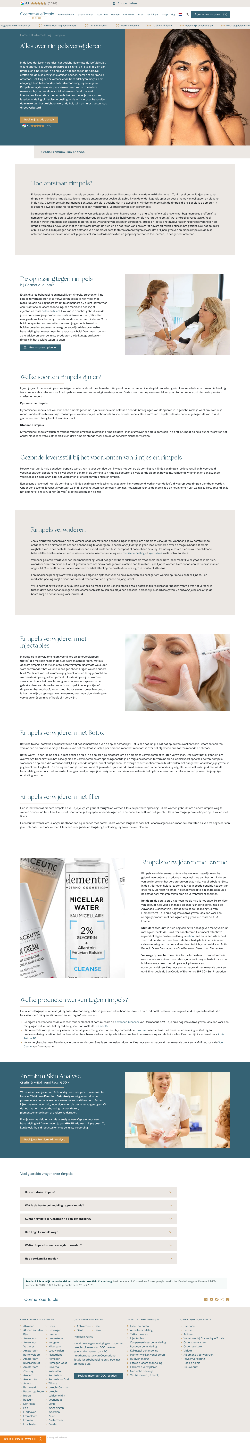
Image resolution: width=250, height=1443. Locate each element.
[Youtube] (210, 1299)
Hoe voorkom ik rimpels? (41, 1258)
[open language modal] (180, 15)
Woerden (54, 1412)
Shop (165, 14)
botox (45, 311)
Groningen (54, 1330)
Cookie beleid (192, 1363)
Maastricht (55, 1354)
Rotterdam (55, 1375)
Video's (188, 1350)
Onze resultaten (193, 1346)
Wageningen (56, 1408)
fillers (56, 311)
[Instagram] (221, 1299)
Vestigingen (153, 14)
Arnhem (28, 1375)
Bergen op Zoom (33, 1391)
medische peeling (134, 553)
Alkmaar (28, 1326)
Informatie (128, 14)
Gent (80, 1330)
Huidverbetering (41, 35)
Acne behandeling (141, 1330)
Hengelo (53, 1342)
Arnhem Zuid (31, 1379)
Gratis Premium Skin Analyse (63, 152)
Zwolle (52, 1424)
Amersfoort (30, 1338)
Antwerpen (83, 1326)
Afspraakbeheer (128, 3)
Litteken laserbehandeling (146, 1363)
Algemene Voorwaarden (198, 1354)
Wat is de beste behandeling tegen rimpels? (54, 1205)
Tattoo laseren (139, 1334)
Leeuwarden (56, 1350)
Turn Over (141, 1030)
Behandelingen (66, 14)
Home (24, 35)
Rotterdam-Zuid (58, 1379)
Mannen (115, 14)
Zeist (51, 1416)
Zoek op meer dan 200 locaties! (97, 1375)
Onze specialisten (195, 1342)
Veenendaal (55, 1399)
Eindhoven (29, 1412)
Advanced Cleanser (127, 1022)
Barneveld (29, 1387)
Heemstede (55, 1338)
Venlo (51, 1404)
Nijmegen (54, 1359)
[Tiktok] (227, 1299)
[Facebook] (216, 1299)
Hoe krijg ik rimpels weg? (41, 1232)
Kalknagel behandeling (144, 1350)
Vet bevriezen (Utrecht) (144, 1375)
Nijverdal (54, 1367)
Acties (140, 14)
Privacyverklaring (194, 1359)
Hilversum (54, 1346)
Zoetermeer (55, 1420)
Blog (173, 14)
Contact (189, 1330)
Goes (51, 1326)
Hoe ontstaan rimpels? (40, 1192)
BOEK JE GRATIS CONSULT (20, 1439)
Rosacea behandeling (143, 1346)
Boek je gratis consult (208, 14)
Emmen (28, 1420)
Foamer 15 (101, 1026)
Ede (25, 1408)
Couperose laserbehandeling (148, 1342)
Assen (27, 1383)
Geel (97, 1326)
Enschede (29, 1424)
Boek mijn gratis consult (39, 119)
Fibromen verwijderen (143, 1367)
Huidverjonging (139, 1359)
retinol (190, 936)
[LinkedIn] (205, 1299)
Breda (27, 1395)
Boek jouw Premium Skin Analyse (44, 1139)
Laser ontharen (85, 14)
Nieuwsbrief (191, 1367)
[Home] (37, 14)
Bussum (28, 1399)
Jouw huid (102, 14)
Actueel (188, 1334)
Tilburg (52, 1383)
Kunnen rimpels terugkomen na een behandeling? (58, 1219)
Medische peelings (141, 1371)
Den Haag (29, 1404)
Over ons (189, 1326)
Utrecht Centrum (58, 1387)
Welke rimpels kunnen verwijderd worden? (53, 1245)
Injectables (137, 1338)
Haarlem (53, 1334)
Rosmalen (54, 1371)
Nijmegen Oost (57, 1363)
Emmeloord (30, 1416)
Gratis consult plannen (42, 347)
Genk (98, 1330)
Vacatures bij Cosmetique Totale (204, 1338)
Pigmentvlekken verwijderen (147, 1354)
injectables (155, 553)
